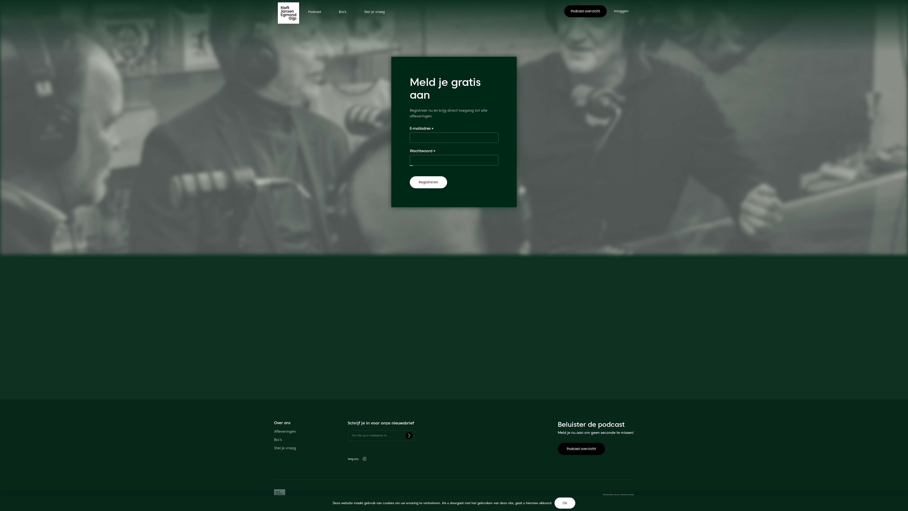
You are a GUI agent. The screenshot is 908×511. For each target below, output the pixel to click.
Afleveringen (285, 431)
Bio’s (278, 440)
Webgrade (627, 495)
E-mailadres (427, 128)
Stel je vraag (285, 448)
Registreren (428, 182)
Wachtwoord (428, 151)
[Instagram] (364, 459)
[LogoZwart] (288, 13)
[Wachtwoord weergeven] (411, 165)
